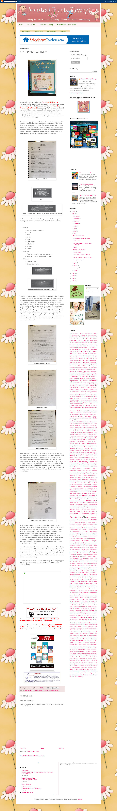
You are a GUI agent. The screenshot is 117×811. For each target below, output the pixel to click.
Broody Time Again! (78, 260)
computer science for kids (90, 414)
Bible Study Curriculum (75, 362)
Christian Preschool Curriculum (89, 403)
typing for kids (94, 660)
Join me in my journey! (78, 55)
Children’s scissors (75, 391)
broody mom (85, 376)
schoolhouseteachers (91, 622)
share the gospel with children (81, 633)
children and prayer (91, 387)
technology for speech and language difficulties (80, 647)
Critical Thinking (28, 690)
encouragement (91, 439)
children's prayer (93, 389)
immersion (89, 526)
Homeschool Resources (66, 25)
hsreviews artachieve (80, 522)
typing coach (73, 660)
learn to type (85, 547)
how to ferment (73, 519)
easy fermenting (83, 434)
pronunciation (77, 606)
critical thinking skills (91, 421)
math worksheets (80, 560)
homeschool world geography (88, 509)
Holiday (80, 486)
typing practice (75, 662)
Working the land (85, 671)
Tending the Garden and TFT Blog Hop (31, 788)
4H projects (75, 333)
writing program (75, 674)
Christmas (87, 405)
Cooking (81, 416)
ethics (83, 443)
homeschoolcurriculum (89, 511)
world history (73, 673)
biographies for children (82, 367)
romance (93, 615)
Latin (88, 544)
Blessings (72, 371)
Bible (71, 355)
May (74, 233)
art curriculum (82, 340)
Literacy (72, 554)
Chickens (91, 385)
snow (85, 635)
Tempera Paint (81, 649)
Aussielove (92, 346)
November (76, 218)
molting (90, 569)
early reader (90, 432)
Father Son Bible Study (90, 448)
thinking (85, 655)
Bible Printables (79, 358)
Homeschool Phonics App (81, 504)
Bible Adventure (79, 355)
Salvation (74, 622)
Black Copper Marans (83, 369)
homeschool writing (75, 511)
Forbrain (72, 454)
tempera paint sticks (91, 649)
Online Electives (83, 581)
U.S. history (90, 662)
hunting (79, 524)
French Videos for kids (89, 457)
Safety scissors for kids (80, 621)
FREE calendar (89, 455)
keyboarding (94, 529)
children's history (84, 389)
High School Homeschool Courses (79, 482)
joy (89, 529)
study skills (72, 646)
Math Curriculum (92, 556)
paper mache (94, 590)
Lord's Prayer (79, 554)
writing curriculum (92, 673)
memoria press (92, 562)
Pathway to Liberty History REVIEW (83, 257)
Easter (96, 432)
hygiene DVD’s (91, 524)
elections (74, 437)
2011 (73, 281)
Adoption (95, 333)
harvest (79, 475)
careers (87, 378)
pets (77, 596)
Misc (75, 569)
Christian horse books (86, 400)
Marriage (73, 556)
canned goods (73, 378)
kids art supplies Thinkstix (78, 533)
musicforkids (72, 572)
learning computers (76, 549)
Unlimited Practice (75, 665)
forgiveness (89, 454)
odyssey (73, 579)
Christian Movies (93, 402)
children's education (74, 389)
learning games (85, 549)
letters (94, 551)
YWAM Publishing (78, 676)
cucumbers (89, 423)
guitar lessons (94, 470)
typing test (83, 662)
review (79, 615)
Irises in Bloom (77, 252)
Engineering (72, 441)
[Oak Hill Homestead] (77, 298)
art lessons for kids (92, 340)
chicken (85, 380)
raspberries (72, 612)
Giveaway (82, 466)
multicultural (93, 570)
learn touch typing (93, 547)
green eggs (79, 470)
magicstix (86, 554)
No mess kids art (93, 574)
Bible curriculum (89, 355)
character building (74, 380)
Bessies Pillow (93, 353)
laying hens (93, 544)
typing (94, 658)
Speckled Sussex (92, 637)
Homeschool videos (74, 509)
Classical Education (82, 411)
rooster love (82, 617)
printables (72, 604)
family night (85, 446)
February (76, 268)
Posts (88, 289)
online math (89, 583)
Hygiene (84, 524)
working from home (74, 671)
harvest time (87, 475)
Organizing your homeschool (87, 588)
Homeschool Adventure (78, 488)
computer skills (73, 416)
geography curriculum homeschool (88, 464)
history (94, 484)
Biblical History (88, 364)
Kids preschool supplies (90, 536)
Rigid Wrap (86, 615)
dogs (75, 429)
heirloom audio (89, 477)
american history (74, 337)
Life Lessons (63, 31)
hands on (93, 472)
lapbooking (82, 544)
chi (80, 380)
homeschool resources (77, 506)
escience (89, 441)
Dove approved (88, 429)
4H (70, 333)
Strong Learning (82, 644)
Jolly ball (85, 529)
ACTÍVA (81, 333)
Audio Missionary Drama (76, 344)
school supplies (81, 622)
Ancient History (84, 337)
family (71, 445)
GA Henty (93, 459)
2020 (73, 211)
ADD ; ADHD (88, 333)
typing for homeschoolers (83, 660)
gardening (86, 463)
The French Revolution (75, 653)
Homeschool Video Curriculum (89, 507)
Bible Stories (89, 358)
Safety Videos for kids (92, 621)
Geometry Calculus (74, 466)
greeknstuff (72, 470)
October (75, 221)
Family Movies (77, 446)
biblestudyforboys (74, 364)
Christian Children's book (92, 394)
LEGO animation (93, 549)
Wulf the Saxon (84, 674)
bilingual (93, 365)
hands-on (84, 473)
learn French (72, 545)
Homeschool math (90, 500)
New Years (78, 574)
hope (87, 517)
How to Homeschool (83, 519)
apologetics (92, 337)
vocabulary (55, 690)
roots (96, 617)
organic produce (91, 586)
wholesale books (92, 667)
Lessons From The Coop (85, 551)
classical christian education (89, 407)
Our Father (81, 590)
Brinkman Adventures (92, 375)
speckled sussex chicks (75, 638)
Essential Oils (77, 443)
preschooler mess (85, 603)
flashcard (94, 450)
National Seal (81, 572)
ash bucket (77, 342)
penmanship (72, 594)
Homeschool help (92, 497)
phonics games (89, 595)
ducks (72, 432)
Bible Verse (86, 362)
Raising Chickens (88, 610)
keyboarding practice (76, 531)
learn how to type (80, 545)
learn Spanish (89, 545)
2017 (73, 276)
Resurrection (72, 615)
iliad (76, 526)
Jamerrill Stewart (26, 784)
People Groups (81, 594)
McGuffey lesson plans (81, 561)
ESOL (71, 443)
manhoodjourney (93, 554)
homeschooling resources (76, 515)
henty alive (85, 479)
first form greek (86, 450)
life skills (93, 553)
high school (94, 481)
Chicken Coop (93, 380)
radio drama (77, 608)
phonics (82, 596)
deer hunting (90, 427)
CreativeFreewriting (91, 420)
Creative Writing (80, 420)
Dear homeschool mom (80, 427)
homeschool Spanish (74, 507)
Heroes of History (74, 481)
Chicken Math (76, 385)
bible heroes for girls (80, 357)
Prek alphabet (85, 601)
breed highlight (82, 374)
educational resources (81, 436)
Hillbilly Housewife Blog (28, 778)
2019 (73, 214)
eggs (96, 436)
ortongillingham (73, 590)
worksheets (93, 671)
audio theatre (87, 344)
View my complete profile (76, 93)
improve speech (79, 527)
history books (73, 486)
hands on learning (74, 473)
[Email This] (51, 688)
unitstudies (95, 664)
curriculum (77, 425)
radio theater (85, 608)
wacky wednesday (76, 667)
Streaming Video (73, 644)
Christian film (88, 396)
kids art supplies (93, 531)
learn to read (77, 547)
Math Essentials (74, 558)
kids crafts (90, 533)
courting (85, 418)
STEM (71, 642)
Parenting (74, 592)
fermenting (78, 450)
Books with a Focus (74, 373)
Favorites (72, 450)
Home (21, 25)
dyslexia (84, 432)
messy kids (93, 565)
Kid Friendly (85, 531)
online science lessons (81, 585)
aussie (84, 346)
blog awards (79, 371)
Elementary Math (81, 439)
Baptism (79, 353)
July (74, 228)
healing (93, 475)
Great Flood (87, 468)
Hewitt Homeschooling (85, 481)
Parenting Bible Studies (83, 592)
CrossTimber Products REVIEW (87, 195)
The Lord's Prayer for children (89, 653)
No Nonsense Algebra (76, 576)
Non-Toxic (82, 578)
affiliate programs (75, 335)
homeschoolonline (90, 515)
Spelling (83, 638)
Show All (55, 794)
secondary (78, 631)
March (75, 265)
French (80, 457)
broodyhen (93, 376)
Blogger (80, 799)
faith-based (93, 443)
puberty (83, 606)
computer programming (77, 414)
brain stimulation (73, 374)
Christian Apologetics (82, 393)
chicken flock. (94, 382)
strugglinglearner (92, 644)
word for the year (91, 669)
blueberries (93, 371)
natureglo (93, 572)
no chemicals (85, 574)
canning (81, 378)
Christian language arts (82, 402)
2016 (73, 278)
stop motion (78, 642)
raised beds (78, 610)
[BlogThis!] (53, 688)
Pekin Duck (93, 592)
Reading (79, 612)
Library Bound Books (75, 552)
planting (76, 597)
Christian (74, 393)
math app (84, 556)
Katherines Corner (27, 787)
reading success (79, 614)
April (75, 263)
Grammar (95, 466)
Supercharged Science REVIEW (81, 238)
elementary (80, 437)
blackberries (92, 369)
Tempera (73, 649)
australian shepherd (82, 347)
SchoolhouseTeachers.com (75, 624)
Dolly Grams (81, 429)
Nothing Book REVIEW (79, 250)
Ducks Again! (76, 241)
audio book (84, 342)
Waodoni (84, 667)
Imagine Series (82, 526)
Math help (82, 558)
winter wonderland (80, 669)
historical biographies (76, 484)
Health (71, 477)
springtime (94, 639)
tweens (89, 658)
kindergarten (92, 538)
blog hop (86, 371)
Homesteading (26, 31)
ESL (95, 441)
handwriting (92, 473)
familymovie (93, 446)
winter (71, 669)
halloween (74, 472)
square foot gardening (77, 640)
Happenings (72, 475)
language (76, 542)
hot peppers (93, 517)
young (91, 674)
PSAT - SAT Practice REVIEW (81, 255)
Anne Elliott (25, 771)
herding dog (93, 479)
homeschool (94, 486)
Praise (81, 597)
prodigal (78, 604)
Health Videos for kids (79, 477)
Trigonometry (82, 658)
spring (88, 639)
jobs (80, 529)
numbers (95, 578)
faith (88, 443)
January (75, 270)
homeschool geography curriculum (77, 497)
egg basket (90, 436)
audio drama (93, 342)
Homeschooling (38, 31)
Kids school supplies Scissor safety (78, 538)
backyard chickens (82, 351)
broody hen (75, 376)
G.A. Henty (85, 459)
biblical (81, 364)
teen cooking (94, 647)
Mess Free (74, 565)
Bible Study (93, 360)
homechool (86, 486)
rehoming (87, 613)
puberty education (92, 606)
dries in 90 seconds (82, 430)
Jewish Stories (92, 527)
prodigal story (85, 604)
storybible (86, 642)
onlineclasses (92, 585)
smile (81, 635)
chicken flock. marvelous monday (79, 384)
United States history (86, 664)
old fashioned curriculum (82, 579)
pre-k (96, 599)
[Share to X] (54, 688)
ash (72, 342)
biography (91, 367)
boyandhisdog (93, 373)
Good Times (88, 466)
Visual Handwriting (85, 665)
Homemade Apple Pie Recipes (29, 779)
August (75, 226)
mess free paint (81, 565)
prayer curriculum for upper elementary (84, 599)
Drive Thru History (92, 430)
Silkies (91, 633)
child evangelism (74, 387)
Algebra (83, 335)
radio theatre (93, 608)
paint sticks (87, 590)
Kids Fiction (84, 535)
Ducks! (75, 247)
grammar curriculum (76, 468)
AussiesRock (73, 347)
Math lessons (90, 558)
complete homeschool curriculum (90, 412)
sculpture (72, 631)
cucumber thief (81, 423)
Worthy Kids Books (82, 673)
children (82, 387)
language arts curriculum (44, 690)
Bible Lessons (90, 357)
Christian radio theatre (76, 405)
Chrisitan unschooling (92, 391)
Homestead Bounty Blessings (88, 79)
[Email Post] (48, 688)
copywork (72, 418)
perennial (89, 594)
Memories (72, 563)
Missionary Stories (82, 569)
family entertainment (87, 445)
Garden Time (93, 461)
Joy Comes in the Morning (86, 184)
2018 (73, 273)
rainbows (72, 610)
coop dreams (88, 416)
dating (71, 427)
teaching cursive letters (90, 646)
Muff (87, 570)
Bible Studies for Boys (83, 360)
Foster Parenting (51, 31)
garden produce (83, 461)
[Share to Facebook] (56, 688)
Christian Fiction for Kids (77, 396)
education (72, 436)
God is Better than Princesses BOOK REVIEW (82, 244)
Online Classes (73, 581)
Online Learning (79, 583)
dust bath (79, 432)
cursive (83, 425)
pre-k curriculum (75, 601)
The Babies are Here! (78, 236)
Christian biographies (80, 394)
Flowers (76, 452)
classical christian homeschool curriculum (80, 409)
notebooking (89, 578)
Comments (90, 292)
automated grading (93, 347)
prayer (86, 597)
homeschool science (90, 506)
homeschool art (91, 488)
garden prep (73, 461)
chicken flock (86, 382)
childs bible (83, 391)
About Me (31, 25)
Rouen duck (74, 619)
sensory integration (87, 631)
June (74, 231)
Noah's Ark (85, 576)
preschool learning (74, 603)
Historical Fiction (87, 484)
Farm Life (72, 448)
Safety (91, 619)
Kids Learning (80, 536)
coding (90, 411)
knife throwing (85, 540)
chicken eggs (76, 382)
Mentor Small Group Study (83, 563)
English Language (81, 441)
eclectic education (92, 434)
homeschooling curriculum (88, 513)
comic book (78, 412)
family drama (78, 445)
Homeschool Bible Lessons (88, 493)
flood (71, 452)
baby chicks (75, 349)
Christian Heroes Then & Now (83, 398)
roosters (90, 617)
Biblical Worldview (83, 366)
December (76, 216)
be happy (85, 353)
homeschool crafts (74, 495)
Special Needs (82, 637)
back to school (85, 349)
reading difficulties (87, 612)
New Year (72, 574)
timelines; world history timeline (85, 656)
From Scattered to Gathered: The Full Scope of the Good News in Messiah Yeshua (37, 772)
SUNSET (80, 646)
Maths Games (90, 560)
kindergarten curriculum (75, 540)
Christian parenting (75, 403)
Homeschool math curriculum (77, 502)
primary (93, 603)
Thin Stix (79, 655)
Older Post (61, 748)
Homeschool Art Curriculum (77, 490)
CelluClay (93, 378)
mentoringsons (94, 563)
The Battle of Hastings (91, 651)
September (76, 223)
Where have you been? (85, 173)
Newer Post (23, 748)
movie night (80, 570)
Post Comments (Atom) (33, 751)
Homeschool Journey (79, 500)
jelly (86, 527)
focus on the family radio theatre (88, 452)
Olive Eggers (93, 579)
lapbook (76, 544)
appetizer (80, 338)
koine (92, 540)
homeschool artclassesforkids (83, 491)
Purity (71, 608)
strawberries (92, 642)
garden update (76, 463)
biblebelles (93, 362)
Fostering (81, 455)
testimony (81, 651)
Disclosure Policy (46, 25)
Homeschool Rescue (93, 504)
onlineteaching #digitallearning (77, 586)
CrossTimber (73, 423)
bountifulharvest (84, 373)
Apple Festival (88, 338)
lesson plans (74, 551)
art (93, 338)
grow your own (86, 470)
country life (78, 418)
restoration (93, 614)
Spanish (90, 635)
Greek (94, 468)
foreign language (80, 454)
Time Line (91, 655)
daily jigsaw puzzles (91, 425)
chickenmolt (84, 385)
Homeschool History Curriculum (78, 499)
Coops (94, 416)
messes (87, 565)
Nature (87, 572)
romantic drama (73, 617)
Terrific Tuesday (73, 651)
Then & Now (73, 655)
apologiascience (73, 338)
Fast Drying (80, 448)
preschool (93, 601)
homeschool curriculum (88, 495)
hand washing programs (83, 472)
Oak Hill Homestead (27, 793)
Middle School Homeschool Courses (79, 567)
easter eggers (74, 434)
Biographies (72, 367)
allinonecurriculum (92, 335)
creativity (72, 421)
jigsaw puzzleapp (73, 529)
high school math (93, 482)
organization (72, 588)
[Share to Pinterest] (58, 688)
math (51, 690)
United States (78, 664)
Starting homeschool (91, 640)
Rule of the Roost (83, 619)
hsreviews (35, 690)
